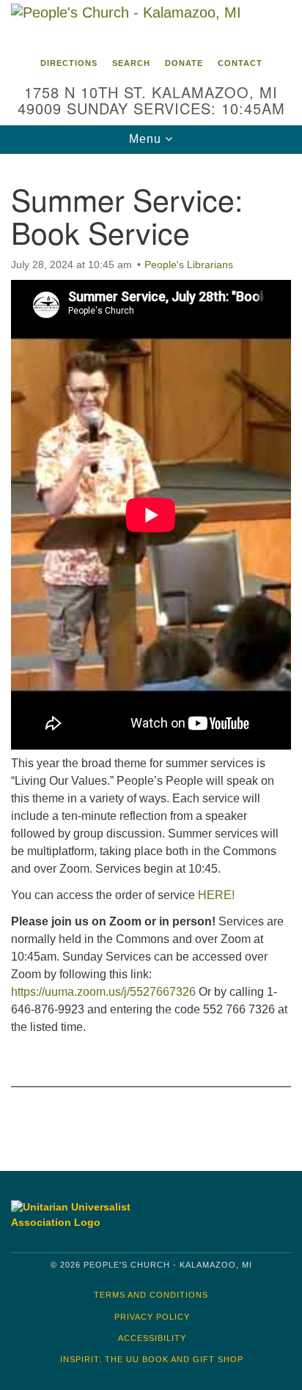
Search (131, 63)
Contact (240, 63)
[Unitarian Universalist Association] (77, 1214)
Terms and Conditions (151, 1294)
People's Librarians (188, 264)
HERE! (216, 895)
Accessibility (152, 1338)
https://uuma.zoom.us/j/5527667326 (103, 992)
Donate (184, 63)
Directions (68, 63)
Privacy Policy (152, 1316)
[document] (151, 651)
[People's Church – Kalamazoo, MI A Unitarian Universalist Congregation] (151, 25)
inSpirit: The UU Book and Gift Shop (151, 1359)
